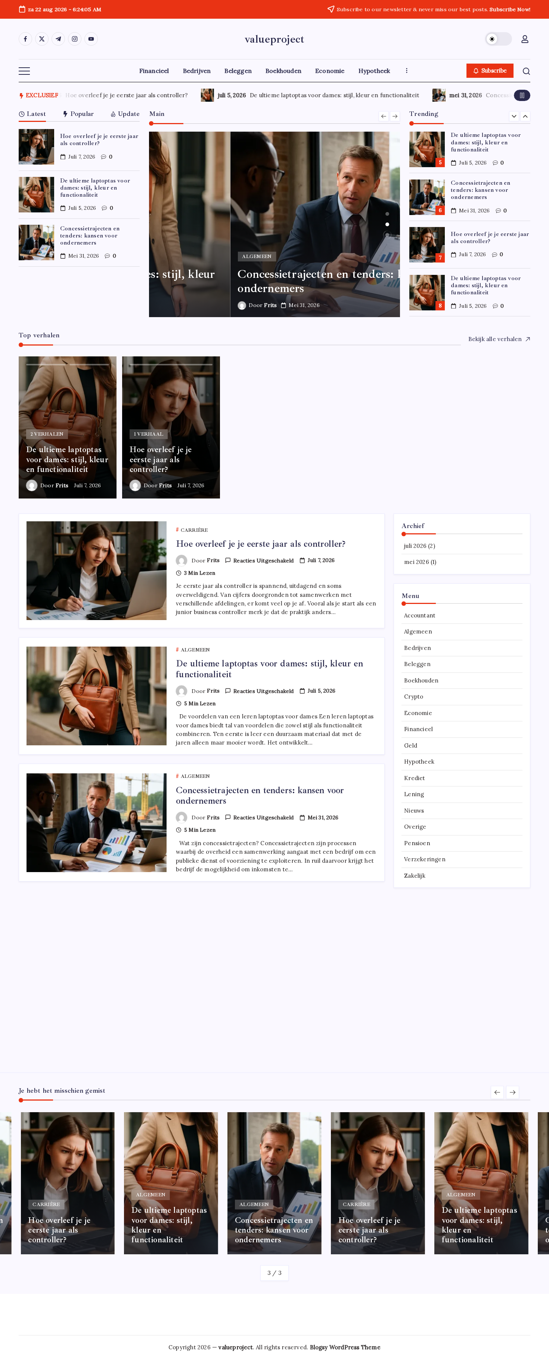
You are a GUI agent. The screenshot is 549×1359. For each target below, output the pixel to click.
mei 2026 (416, 561)
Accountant (419, 615)
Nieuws (414, 810)
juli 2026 (415, 545)
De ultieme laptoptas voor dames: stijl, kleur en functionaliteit (320, 95)
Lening (414, 794)
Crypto (413, 696)
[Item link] (68, 427)
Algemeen (418, 631)
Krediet (414, 778)
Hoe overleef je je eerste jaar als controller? (112, 95)
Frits (189, 305)
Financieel (418, 729)
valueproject (274, 39)
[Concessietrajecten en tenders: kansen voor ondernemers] (274, 224)
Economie (418, 713)
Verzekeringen (425, 859)
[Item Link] (36, 147)
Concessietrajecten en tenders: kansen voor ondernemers (90, 235)
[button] (498, 39)
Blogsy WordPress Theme (345, 1347)
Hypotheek (419, 761)
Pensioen (417, 843)
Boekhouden (421, 680)
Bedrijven (417, 647)
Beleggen (417, 664)
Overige (415, 826)
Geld (410, 745)
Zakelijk (414, 875)
